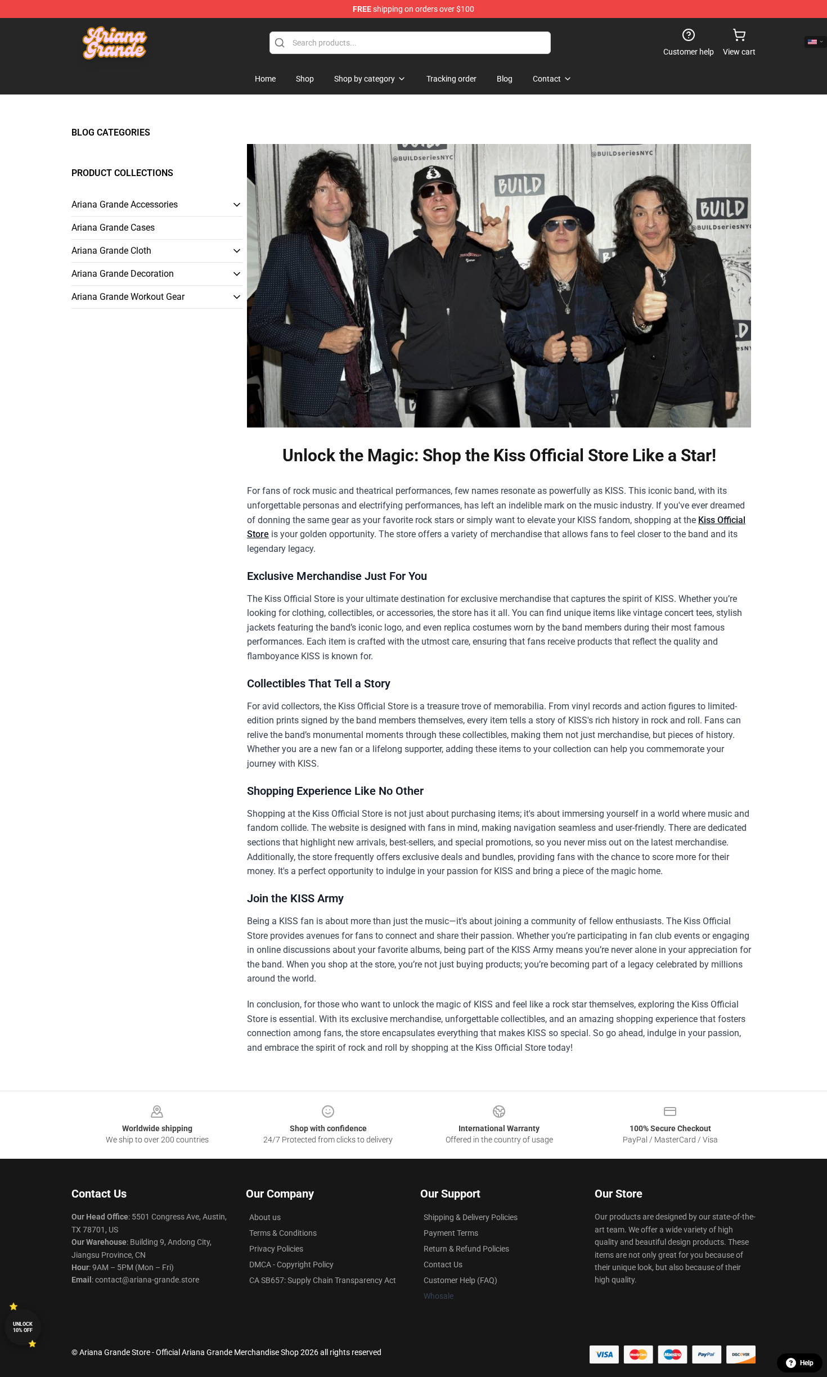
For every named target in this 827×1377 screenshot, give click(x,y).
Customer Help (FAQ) (460, 1280)
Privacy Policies (276, 1248)
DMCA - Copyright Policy (291, 1264)
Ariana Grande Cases (113, 227)
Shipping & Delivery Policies (471, 1217)
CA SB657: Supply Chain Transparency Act (322, 1280)
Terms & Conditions (283, 1233)
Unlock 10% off (23, 1327)
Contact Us (443, 1264)
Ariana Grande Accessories (124, 204)
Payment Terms (451, 1233)
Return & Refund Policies (466, 1248)
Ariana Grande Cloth (111, 250)
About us (265, 1217)
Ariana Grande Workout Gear (128, 296)
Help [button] (806, 1363)
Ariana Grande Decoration (122, 273)
